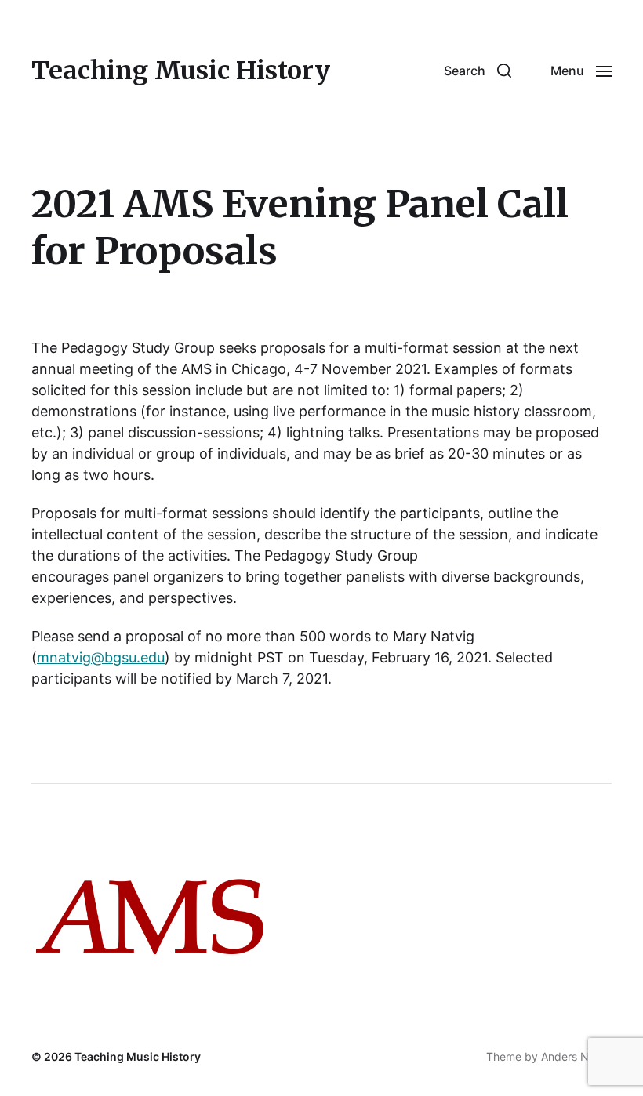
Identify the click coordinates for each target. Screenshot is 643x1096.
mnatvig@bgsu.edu (101, 657)
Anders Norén (576, 1056)
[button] (477, 70)
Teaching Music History (180, 70)
